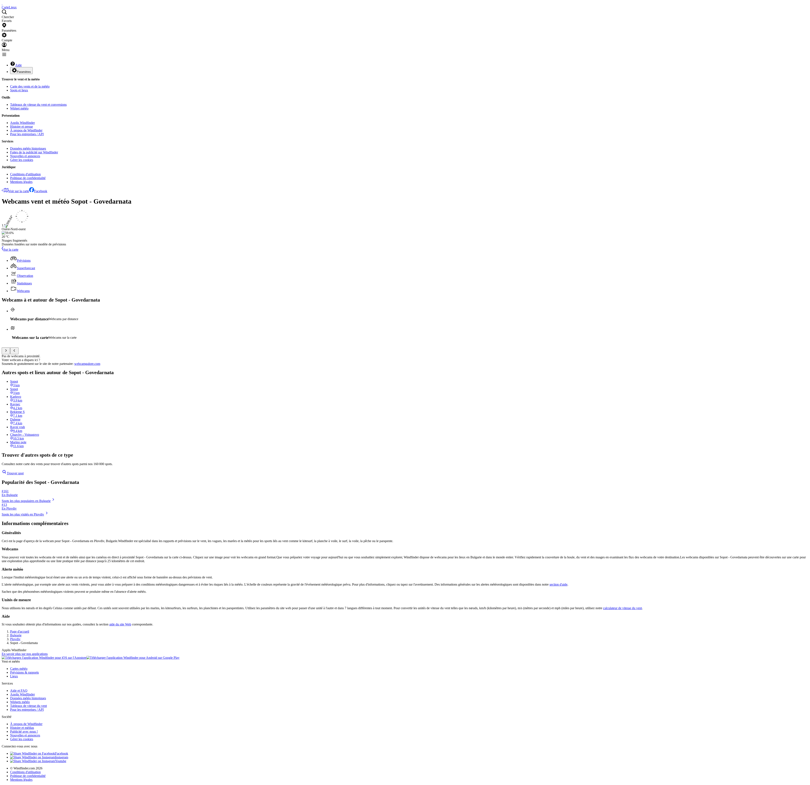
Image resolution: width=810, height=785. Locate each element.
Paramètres (24, 71)
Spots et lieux (19, 90)
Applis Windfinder (22, 123)
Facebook (40, 191)
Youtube (60, 761)
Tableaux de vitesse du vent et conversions (38, 104)
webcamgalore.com (87, 363)
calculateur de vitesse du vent (622, 608)
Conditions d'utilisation (25, 174)
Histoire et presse (21, 126)
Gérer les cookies (21, 160)
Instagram (61, 757)
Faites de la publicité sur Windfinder (34, 152)
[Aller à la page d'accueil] (2, 3)
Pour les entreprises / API (27, 134)
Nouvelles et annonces (25, 156)
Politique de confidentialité (28, 178)
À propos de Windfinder (26, 130)
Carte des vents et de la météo (30, 86)
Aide (18, 65)
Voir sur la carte (18, 191)
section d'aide (558, 584)
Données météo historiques (28, 148)
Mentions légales (21, 182)
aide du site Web (120, 624)
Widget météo (19, 108)
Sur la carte (10, 249)
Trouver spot (15, 473)
